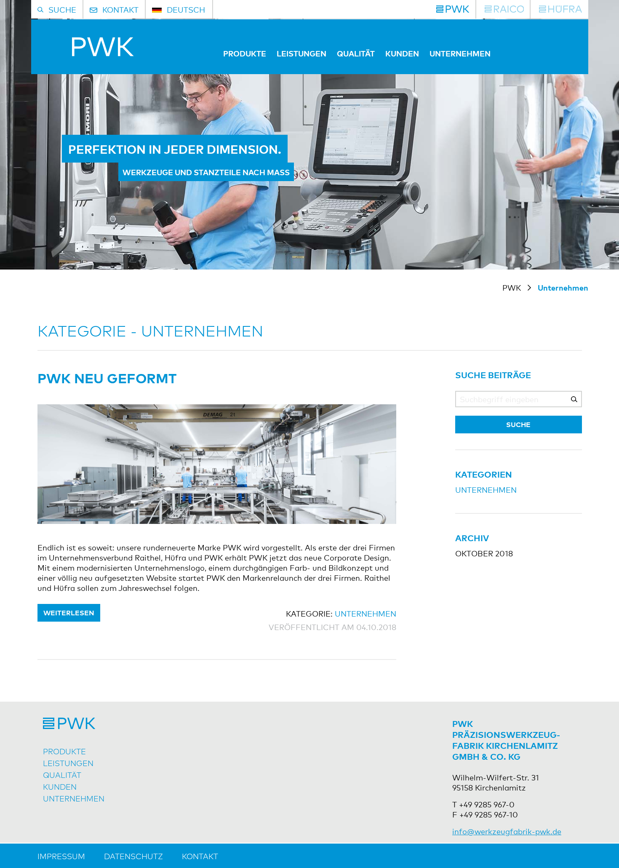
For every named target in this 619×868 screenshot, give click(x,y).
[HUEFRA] (560, 9)
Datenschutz (133, 856)
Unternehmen (460, 53)
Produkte (244, 53)
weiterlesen (68, 612)
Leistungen (301, 53)
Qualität (356, 53)
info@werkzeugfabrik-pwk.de (506, 831)
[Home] (85, 53)
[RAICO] (504, 9)
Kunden (402, 53)
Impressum (61, 856)
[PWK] (452, 9)
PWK (511, 287)
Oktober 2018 (484, 553)
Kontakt (200, 856)
